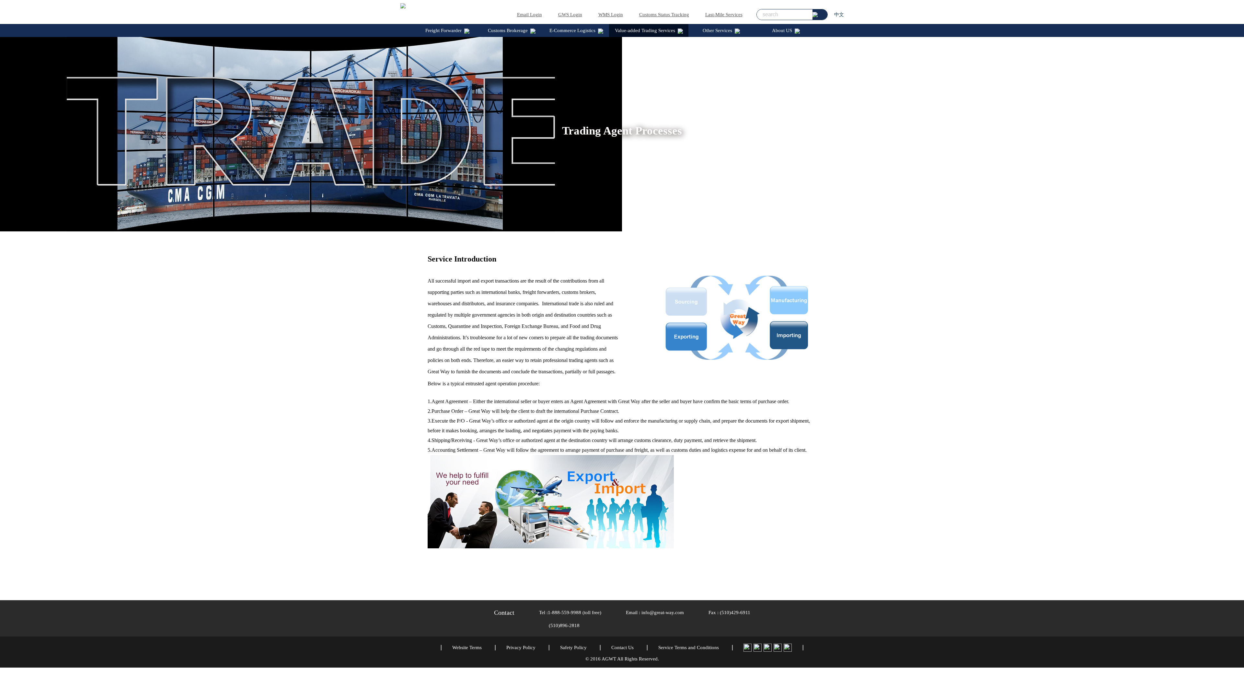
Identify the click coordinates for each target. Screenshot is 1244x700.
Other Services (717, 30)
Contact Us (622, 647)
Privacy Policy (521, 647)
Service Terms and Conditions (688, 647)
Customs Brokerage (508, 30)
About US (782, 30)
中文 (839, 14)
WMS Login (610, 14)
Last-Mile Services (724, 14)
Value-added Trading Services (645, 30)
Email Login (529, 14)
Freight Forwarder (443, 30)
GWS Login (570, 14)
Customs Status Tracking (664, 14)
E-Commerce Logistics (572, 30)
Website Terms (467, 647)
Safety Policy (573, 647)
